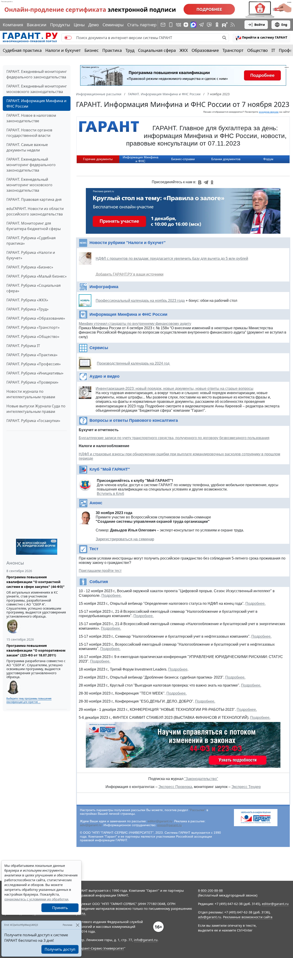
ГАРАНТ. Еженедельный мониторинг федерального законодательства (31, 165)
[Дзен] (186, 24)
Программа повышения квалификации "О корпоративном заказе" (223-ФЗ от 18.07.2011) (35, 650)
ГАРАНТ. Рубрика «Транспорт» (33, 327)
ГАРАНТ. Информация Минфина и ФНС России (36, 103)
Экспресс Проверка (175, 787)
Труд (129, 50)
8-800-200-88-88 (210, 890)
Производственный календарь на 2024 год (133, 363)
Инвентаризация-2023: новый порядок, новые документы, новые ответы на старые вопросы (174, 388)
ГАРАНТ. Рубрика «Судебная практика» (31, 240)
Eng (284, 24)
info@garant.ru (145, 940)
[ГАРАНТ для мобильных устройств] (171, 24)
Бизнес (91, 50)
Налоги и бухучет (63, 50)
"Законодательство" (201, 779)
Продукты (60, 24)
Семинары (113, 24)
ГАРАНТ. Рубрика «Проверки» (32, 382)
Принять (60, 907)
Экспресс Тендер (246, 787)
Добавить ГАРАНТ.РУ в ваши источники (129, 274)
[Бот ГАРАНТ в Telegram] (209, 24)
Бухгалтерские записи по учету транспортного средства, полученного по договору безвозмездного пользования (174, 438)
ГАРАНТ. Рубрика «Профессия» (33, 363)
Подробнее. (111, 595)
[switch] (68, 38)
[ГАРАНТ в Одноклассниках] (217, 24)
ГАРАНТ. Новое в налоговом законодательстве (31, 118)
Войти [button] (259, 24)
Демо (93, 24)
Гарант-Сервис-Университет (101, 948)
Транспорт (233, 50)
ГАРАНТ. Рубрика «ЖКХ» (27, 300)
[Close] (77, 925)
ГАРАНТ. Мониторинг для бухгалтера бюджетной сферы (33, 226)
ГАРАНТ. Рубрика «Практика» (31, 354)
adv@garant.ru (91, 825)
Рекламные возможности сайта (247, 917)
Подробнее (177, 669)
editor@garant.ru (160, 821)
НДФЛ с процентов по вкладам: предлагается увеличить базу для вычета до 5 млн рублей (172, 258)
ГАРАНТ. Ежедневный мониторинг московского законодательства (36, 89)
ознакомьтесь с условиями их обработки (36, 899)
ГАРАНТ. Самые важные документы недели (27, 147)
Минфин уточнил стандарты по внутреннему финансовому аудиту (135, 324)
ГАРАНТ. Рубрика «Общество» (32, 336)
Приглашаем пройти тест (100, 571)
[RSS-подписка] (232, 24)
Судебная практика (22, 50)
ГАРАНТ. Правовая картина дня (34, 199)
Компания (13, 24)
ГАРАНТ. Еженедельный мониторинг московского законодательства (29, 185)
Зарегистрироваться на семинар (125, 539)
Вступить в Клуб (110, 494)
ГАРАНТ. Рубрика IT (23, 345)
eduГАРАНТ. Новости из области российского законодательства (35, 211)
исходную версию (269, 112)
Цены (79, 24)
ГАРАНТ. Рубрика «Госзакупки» (33, 420)
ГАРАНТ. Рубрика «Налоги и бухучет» (30, 255)
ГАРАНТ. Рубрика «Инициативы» (34, 373)
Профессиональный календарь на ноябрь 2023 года (140, 301)
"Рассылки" (197, 810)
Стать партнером (144, 24)
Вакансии (36, 24)
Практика (112, 50)
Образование (205, 50)
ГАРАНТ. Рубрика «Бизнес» (29, 267)
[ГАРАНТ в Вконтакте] (178, 24)
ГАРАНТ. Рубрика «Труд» (27, 309)
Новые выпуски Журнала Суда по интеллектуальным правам (35, 408)
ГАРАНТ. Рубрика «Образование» (35, 318)
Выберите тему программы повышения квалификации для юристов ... (29, 700)
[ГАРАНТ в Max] (193, 25)
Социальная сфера (157, 50)
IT (273, 50)
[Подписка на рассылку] (163, 24)
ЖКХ (183, 50)
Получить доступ (60, 949)
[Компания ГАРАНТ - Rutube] (225, 24)
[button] (261, 37)
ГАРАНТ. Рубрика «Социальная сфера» (33, 288)
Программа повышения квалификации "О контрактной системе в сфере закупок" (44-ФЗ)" (35, 582)
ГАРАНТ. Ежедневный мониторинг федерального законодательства (36, 74)
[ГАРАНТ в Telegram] (201, 24)
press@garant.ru (169, 825)
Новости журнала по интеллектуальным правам (30, 394)
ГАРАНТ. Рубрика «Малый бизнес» (36, 276)
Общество (257, 50)
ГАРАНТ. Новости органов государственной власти (29, 132)
